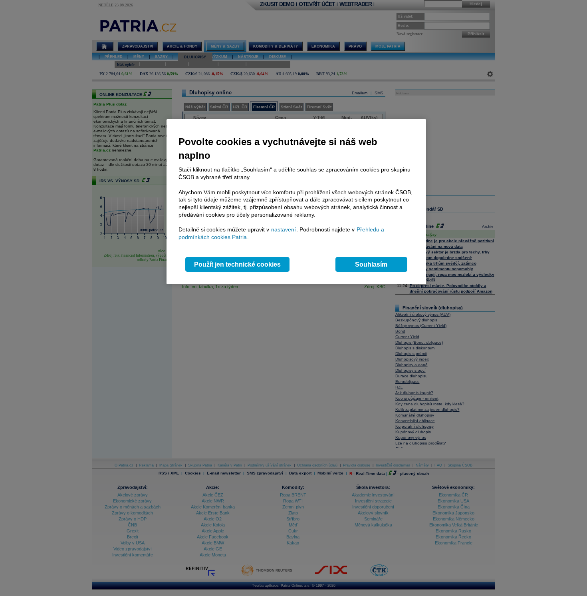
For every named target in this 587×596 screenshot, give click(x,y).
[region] (296, 201)
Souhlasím (371, 264)
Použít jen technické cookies (237, 264)
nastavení (283, 229)
